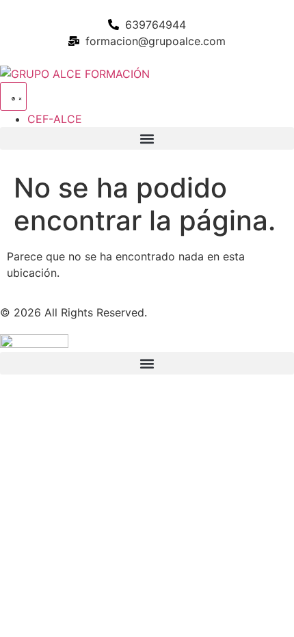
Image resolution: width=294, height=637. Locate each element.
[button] (147, 138)
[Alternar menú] (13, 96)
